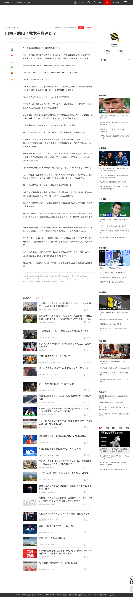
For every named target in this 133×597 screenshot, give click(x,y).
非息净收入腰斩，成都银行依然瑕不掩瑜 (113, 277)
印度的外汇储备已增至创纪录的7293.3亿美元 (60, 449)
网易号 (13, 27)
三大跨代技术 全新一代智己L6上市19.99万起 (114, 368)
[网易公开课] (82, 2)
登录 (107, 2)
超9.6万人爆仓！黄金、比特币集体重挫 (112, 273)
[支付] (95, 2)
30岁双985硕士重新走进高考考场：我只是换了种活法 (63, 473)
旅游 (120, 428)
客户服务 (65, 595)
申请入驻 (88, 27)
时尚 (107, 428)
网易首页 (6, 2)
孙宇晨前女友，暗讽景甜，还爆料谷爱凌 (113, 237)
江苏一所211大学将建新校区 (52, 538)
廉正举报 (96, 595)
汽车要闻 (102, 341)
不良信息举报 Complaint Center (84, 595)
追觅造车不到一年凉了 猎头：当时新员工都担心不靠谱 (64, 513)
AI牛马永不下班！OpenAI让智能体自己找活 (114, 319)
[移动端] (75, 2)
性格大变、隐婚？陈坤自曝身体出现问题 (113, 226)
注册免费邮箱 (115, 2)
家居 (127, 428)
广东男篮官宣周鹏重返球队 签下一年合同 (113, 182)
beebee (26, 38)
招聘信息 (59, 595)
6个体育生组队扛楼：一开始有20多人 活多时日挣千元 (64, 331)
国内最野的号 (114, 46)
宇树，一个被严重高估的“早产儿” (110, 268)
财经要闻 (102, 248)
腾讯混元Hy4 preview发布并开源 (110, 324)
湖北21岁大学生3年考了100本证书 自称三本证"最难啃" (64, 368)
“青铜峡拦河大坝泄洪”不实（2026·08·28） (58, 563)
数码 (100, 428)
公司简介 (46, 595)
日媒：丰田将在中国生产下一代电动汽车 (57, 526)
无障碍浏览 (19, 2)
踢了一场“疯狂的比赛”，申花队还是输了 (57, 384)
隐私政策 (71, 595)
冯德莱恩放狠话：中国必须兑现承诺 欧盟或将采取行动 (64, 436)
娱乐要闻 (102, 199)
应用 (12, 2)
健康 (114, 428)
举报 (91, 38)
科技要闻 (102, 292)
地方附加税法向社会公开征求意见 (54, 356)
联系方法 (52, 595)
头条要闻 (102, 95)
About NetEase (39, 595)
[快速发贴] (12, 50)
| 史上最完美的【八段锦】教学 (111, 402)
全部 (127, 60)
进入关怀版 (27, 2)
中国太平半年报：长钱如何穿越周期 (111, 282)
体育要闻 (102, 148)
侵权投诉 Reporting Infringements (109, 595)
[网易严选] (89, 2)
